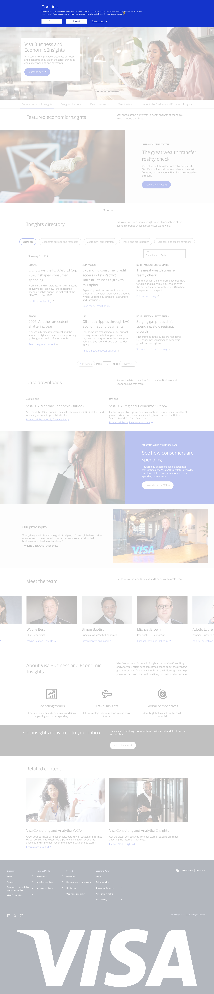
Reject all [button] (76, 21)
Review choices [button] (98, 21)
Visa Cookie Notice (114, 14)
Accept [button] (51, 21)
